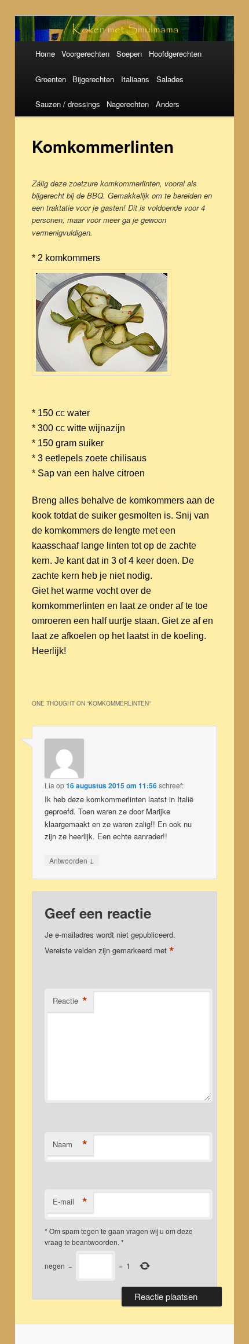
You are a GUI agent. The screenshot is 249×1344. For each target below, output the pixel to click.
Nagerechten (128, 103)
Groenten (50, 79)
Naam (70, 1144)
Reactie (70, 1001)
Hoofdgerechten (175, 53)
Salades (170, 79)
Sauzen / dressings (67, 103)
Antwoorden (71, 860)
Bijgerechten (93, 79)
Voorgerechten (85, 53)
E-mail (70, 1201)
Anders (168, 103)
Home (45, 53)
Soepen (129, 53)
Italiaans (135, 79)
